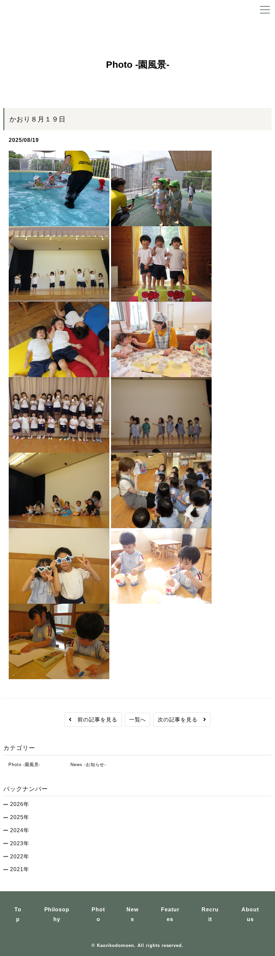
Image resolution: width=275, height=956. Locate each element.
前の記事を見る (94, 719)
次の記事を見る (180, 719)
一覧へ (137, 719)
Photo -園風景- (21, 764)
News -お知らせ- (85, 764)
